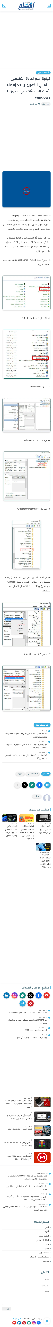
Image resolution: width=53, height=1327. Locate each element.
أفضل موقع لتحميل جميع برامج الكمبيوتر (45, 829)
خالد (43, 104)
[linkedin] (6, 995)
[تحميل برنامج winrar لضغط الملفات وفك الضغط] (42, 1144)
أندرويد (46, 1232)
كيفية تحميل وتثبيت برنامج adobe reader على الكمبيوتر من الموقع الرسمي (18, 1104)
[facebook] (38, 995)
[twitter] (30, 995)
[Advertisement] (26, 40)
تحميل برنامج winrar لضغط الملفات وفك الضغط (17, 1144)
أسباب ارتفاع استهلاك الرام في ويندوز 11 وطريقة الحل (11, 831)
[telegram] (22, 1003)
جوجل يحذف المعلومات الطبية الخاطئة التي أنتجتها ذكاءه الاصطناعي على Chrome (27, 1198)
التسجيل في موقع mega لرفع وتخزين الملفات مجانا (19, 1157)
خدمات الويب (44, 1253)
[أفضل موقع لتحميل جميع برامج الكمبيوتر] (43, 818)
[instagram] (14, 995)
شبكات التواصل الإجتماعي (39, 1257)
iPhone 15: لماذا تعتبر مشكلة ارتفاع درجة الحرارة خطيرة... (27, 1021)
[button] (39, 785)
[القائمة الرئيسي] (49, 6)
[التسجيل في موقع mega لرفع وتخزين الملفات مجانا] (42, 1157)
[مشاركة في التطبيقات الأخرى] (17, 785)
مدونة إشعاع (16, 1318)
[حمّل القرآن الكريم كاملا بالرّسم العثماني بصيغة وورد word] (42, 1117)
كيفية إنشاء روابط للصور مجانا (20, 1129)
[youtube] (47, 995)
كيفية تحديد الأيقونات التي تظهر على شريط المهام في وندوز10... (26, 756)
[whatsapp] (22, 995)
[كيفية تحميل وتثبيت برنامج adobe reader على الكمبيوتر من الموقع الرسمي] (42, 1102)
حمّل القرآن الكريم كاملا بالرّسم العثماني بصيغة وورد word (19, 1117)
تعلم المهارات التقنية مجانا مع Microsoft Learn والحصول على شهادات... (27, 832)
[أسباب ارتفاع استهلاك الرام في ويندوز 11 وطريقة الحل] (9, 818)
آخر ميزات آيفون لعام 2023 (36, 1030)
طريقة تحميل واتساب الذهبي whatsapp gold (28, 1013)
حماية (46, 1248)
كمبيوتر (20, 774)
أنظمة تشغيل (43, 73)
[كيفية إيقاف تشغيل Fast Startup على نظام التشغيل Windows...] (43, 847)
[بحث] (4, 6)
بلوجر (47, 1244)
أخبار (47, 1227)
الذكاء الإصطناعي (42, 1240)
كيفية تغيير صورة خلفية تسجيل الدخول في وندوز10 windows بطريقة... (26, 746)
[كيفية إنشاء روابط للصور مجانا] (42, 1130)
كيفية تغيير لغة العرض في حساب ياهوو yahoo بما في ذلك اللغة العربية (25, 1208)
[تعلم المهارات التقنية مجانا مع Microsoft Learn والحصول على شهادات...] (26, 818)
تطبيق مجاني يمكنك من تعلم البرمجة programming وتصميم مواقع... (26, 735)
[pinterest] (30, 1003)
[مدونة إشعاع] (26, 6)
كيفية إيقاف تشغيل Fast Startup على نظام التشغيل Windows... (45, 861)
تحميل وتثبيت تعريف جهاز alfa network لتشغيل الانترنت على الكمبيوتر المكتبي (27, 1177)
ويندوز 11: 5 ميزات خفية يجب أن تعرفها (31, 1037)
